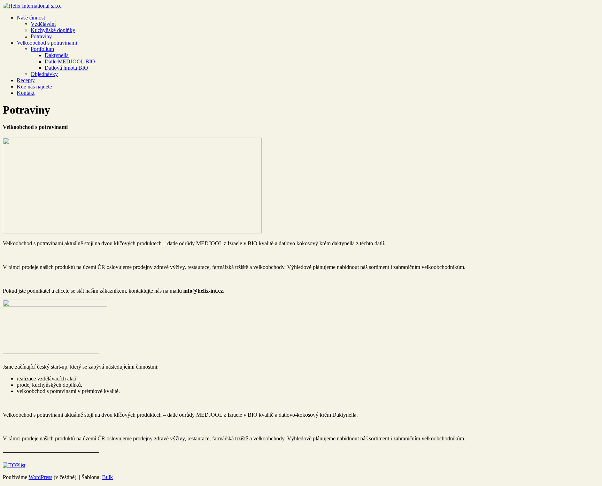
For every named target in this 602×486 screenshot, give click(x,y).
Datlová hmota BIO (66, 68)
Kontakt (25, 93)
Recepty (26, 80)
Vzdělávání (43, 24)
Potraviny (41, 36)
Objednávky (44, 74)
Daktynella (57, 55)
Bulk (107, 477)
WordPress (40, 477)
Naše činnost (31, 18)
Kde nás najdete (34, 87)
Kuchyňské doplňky (53, 30)
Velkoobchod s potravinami (47, 43)
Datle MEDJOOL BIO (70, 61)
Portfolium (42, 49)
